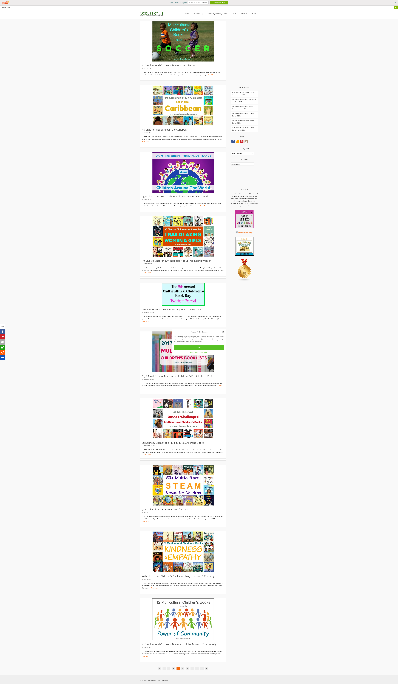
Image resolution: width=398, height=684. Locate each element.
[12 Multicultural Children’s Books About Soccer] (183, 41)
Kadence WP (165, 680)
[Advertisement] (244, 52)
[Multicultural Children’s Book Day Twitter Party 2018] (183, 294)
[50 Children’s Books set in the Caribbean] (183, 105)
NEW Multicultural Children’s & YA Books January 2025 (243, 94)
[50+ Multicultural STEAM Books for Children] (183, 485)
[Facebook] (2, 331)
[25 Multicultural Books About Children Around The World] (183, 172)
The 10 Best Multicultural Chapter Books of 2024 (243, 115)
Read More (212, 75)
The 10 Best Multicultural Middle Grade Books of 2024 (242, 108)
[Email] (2, 342)
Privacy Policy (203, 352)
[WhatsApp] (2, 347)
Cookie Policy (194, 352)
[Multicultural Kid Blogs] (244, 232)
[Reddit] (2, 352)
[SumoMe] (2, 357)
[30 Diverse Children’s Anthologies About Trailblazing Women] (183, 236)
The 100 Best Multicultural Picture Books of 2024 (243, 122)
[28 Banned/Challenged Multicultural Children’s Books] (183, 418)
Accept (199, 347)
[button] (199, 2)
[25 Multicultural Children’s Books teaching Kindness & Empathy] (183, 552)
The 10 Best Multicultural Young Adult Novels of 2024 (244, 101)
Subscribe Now (219, 3)
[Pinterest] (2, 336)
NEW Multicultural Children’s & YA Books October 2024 (243, 129)
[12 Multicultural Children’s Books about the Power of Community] (183, 619)
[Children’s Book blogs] (244, 270)
